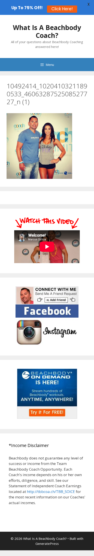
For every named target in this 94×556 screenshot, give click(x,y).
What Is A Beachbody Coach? (47, 31)
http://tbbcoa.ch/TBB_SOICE (51, 491)
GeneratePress (47, 543)
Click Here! (62, 9)
